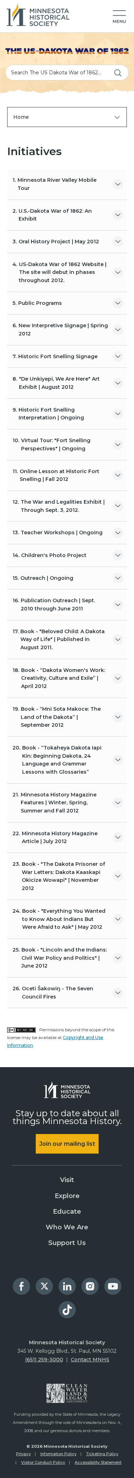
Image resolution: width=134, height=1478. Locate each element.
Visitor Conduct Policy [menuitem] (43, 1462)
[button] (119, 17)
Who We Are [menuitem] (67, 1227)
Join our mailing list (67, 1143)
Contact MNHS (90, 1359)
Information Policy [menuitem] (58, 1453)
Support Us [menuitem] (67, 1243)
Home (21, 117)
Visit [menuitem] (67, 1180)
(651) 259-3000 (44, 1359)
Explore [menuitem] (67, 1196)
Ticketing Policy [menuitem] (102, 1453)
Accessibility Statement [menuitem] (98, 1462)
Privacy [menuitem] (23, 1453)
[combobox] (67, 72)
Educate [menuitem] (67, 1211)
